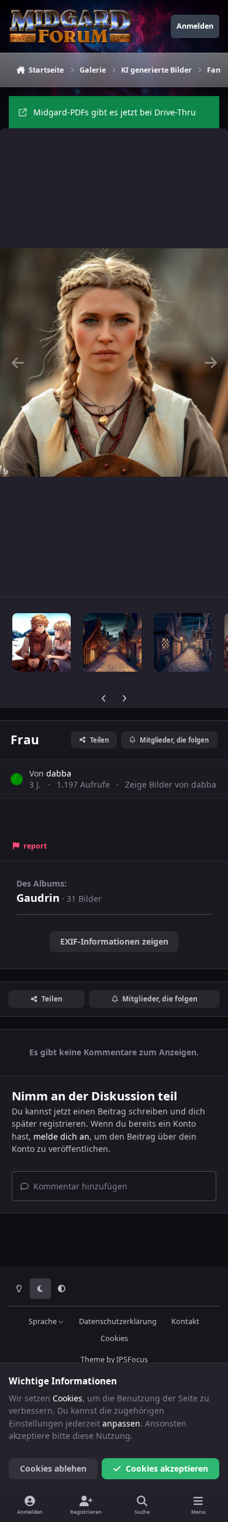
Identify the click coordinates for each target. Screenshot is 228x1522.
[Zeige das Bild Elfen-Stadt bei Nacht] (183, 642)
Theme (93, 1359)
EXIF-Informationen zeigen (114, 941)
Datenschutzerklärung (118, 1321)
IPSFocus (132, 1359)
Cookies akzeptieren (167, 1468)
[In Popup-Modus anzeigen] (114, 362)
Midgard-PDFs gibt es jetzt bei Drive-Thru (114, 112)
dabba (58, 773)
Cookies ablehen (53, 1468)
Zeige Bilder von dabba (170, 784)
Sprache (43, 1321)
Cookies (114, 1338)
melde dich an (61, 1136)
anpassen (121, 1423)
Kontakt (185, 1321)
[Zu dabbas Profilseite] (17, 779)
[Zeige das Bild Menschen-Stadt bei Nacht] (112, 642)
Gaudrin (38, 898)
